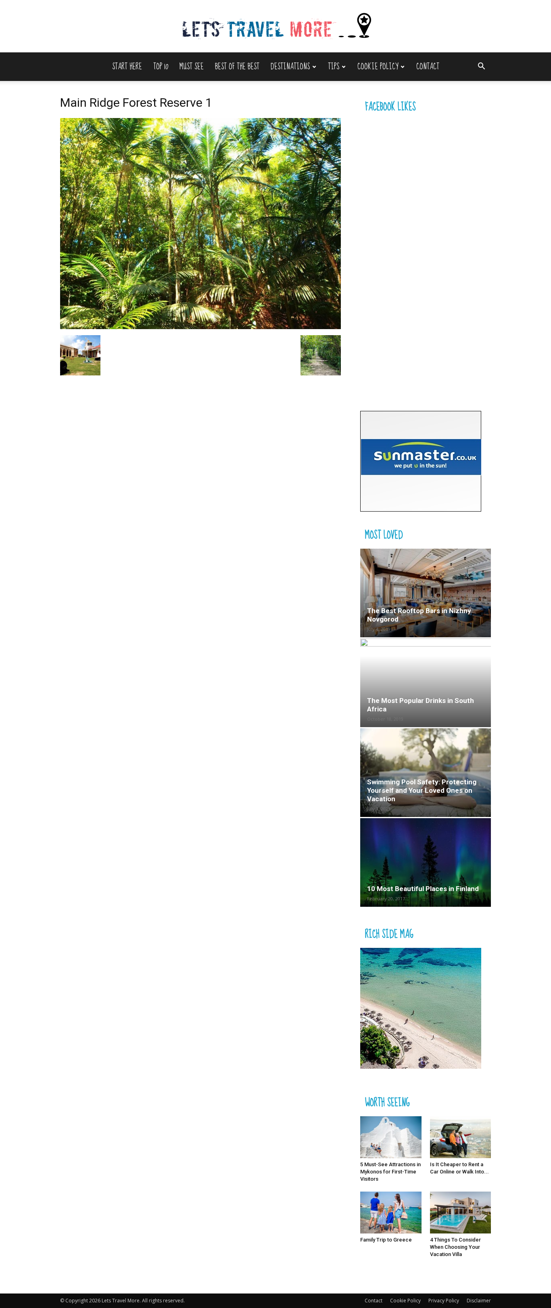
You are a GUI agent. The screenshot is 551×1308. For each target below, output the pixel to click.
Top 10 (160, 66)
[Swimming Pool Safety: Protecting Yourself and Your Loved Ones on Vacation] (425, 772)
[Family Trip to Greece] (391, 1212)
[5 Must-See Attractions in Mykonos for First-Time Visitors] (391, 1137)
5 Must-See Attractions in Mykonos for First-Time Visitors (390, 1171)
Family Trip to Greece (386, 1240)
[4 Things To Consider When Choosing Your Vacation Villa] (460, 1212)
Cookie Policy (377, 66)
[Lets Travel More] (275, 27)
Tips (333, 66)
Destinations (290, 66)
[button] (481, 67)
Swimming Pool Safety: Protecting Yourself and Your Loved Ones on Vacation (421, 790)
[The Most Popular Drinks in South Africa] (425, 682)
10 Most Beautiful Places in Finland (423, 889)
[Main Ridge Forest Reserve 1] (200, 326)
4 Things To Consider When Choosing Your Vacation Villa (455, 1247)
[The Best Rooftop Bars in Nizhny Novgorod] (425, 593)
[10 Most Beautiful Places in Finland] (425, 862)
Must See (191, 66)
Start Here (127, 66)
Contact (427, 66)
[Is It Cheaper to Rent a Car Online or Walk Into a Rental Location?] (460, 1137)
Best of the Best (237, 66)
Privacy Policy (443, 1300)
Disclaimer (479, 1300)
